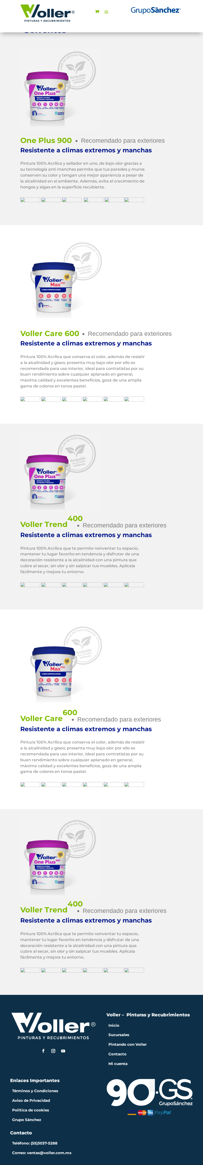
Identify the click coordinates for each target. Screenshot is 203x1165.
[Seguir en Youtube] (63, 1051)
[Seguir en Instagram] (53, 1051)
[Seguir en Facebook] (43, 1051)
